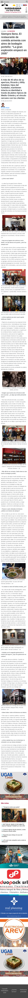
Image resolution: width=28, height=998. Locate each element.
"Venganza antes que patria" (11, 807)
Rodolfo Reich (5, 108)
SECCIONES (5, 2)
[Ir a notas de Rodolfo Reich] (3, 105)
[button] (14, 226)
